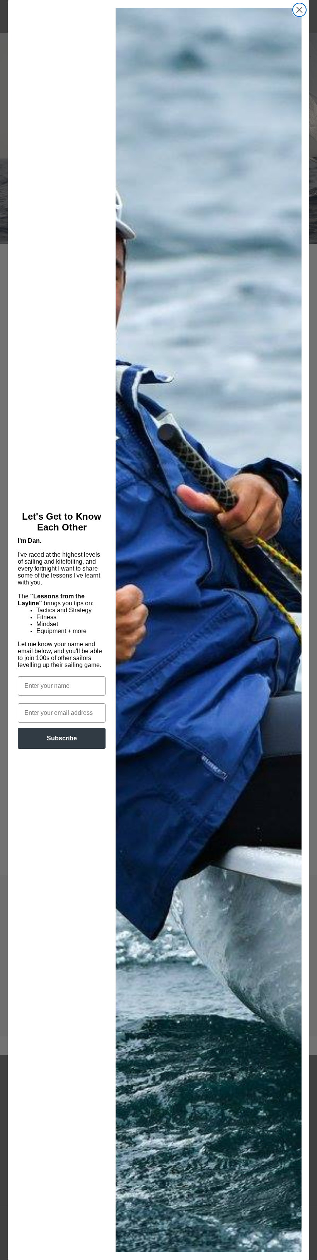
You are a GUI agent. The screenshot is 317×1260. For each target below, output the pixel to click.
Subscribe (62, 738)
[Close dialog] (299, 10)
